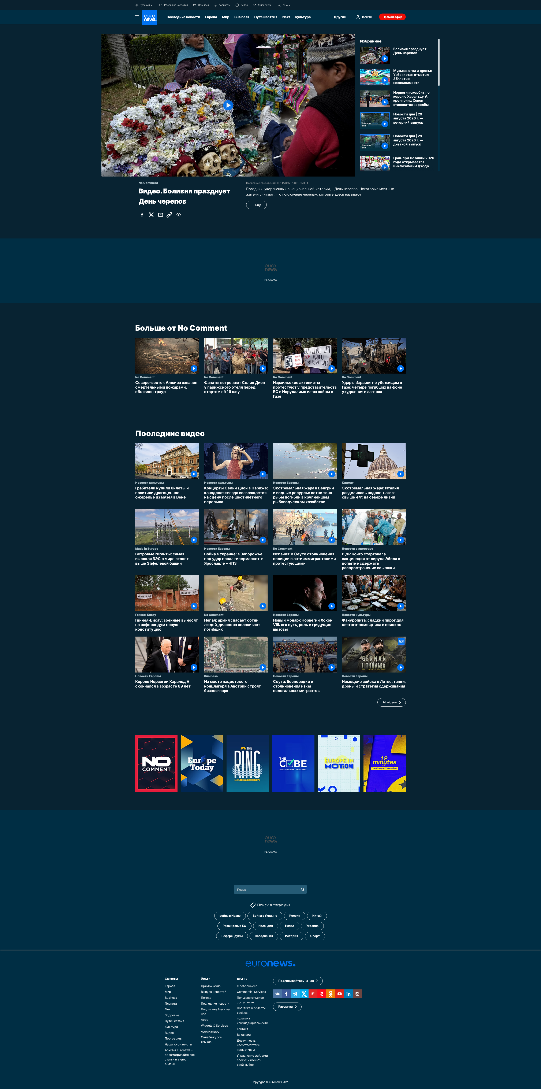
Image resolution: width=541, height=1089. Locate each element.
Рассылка (285, 1006)
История (291, 936)
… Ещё (256, 205)
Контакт (242, 1029)
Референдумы (232, 936)
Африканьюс (210, 1031)
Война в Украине (265, 915)
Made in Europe (146, 548)
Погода (206, 997)
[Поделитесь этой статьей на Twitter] (151, 214)
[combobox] (300, 5)
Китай (317, 915)
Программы (173, 1038)
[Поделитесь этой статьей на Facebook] (142, 214)
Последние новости (183, 17)
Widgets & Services (214, 1025)
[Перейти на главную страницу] (149, 17)
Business (241, 17)
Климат (348, 482)
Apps (204, 1019)
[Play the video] (228, 105)
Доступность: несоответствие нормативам (248, 1045)
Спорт (315, 936)
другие (242, 978)
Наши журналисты (178, 1044)
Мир (225, 17)
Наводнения (264, 936)
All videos (390, 702)
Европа (211, 17)
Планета (171, 1003)
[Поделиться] (160, 214)
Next (286, 17)
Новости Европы (286, 482)
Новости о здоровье (357, 548)
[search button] (279, 5)
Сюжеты (171, 978)
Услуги (205, 978)
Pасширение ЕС (234, 925)
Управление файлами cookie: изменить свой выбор (252, 1060)
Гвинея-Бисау (145, 614)
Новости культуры (149, 482)
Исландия (265, 925)
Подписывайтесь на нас (296, 980)
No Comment (145, 377)
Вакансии (244, 1034)
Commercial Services (251, 991)
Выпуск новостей (213, 991)
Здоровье (172, 1015)
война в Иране (230, 915)
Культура (302, 17)
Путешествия (265, 17)
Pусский (145, 5)
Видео (169, 1032)
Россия (294, 915)
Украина (312, 925)
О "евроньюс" (247, 986)
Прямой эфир (392, 17)
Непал (289, 925)
